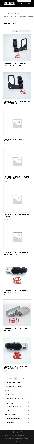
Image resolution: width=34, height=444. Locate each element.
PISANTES (23, 16)
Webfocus (19, 438)
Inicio (5, 14)
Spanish (20, 1)
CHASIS (16, 16)
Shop (10, 14)
